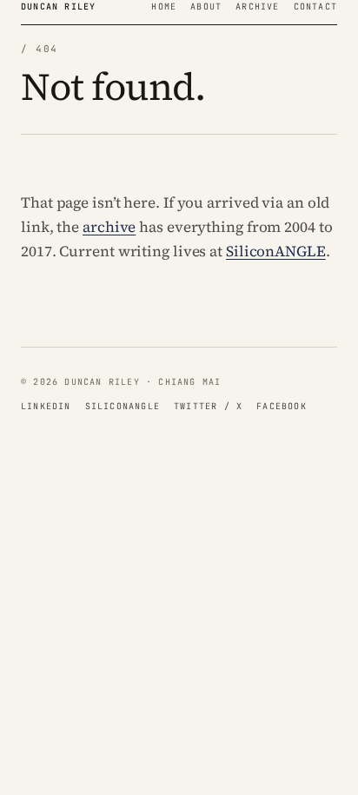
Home (163, 6)
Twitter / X (208, 406)
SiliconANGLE (276, 251)
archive (109, 226)
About (206, 6)
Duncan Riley (58, 6)
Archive (257, 6)
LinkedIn (46, 406)
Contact (315, 6)
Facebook (281, 406)
